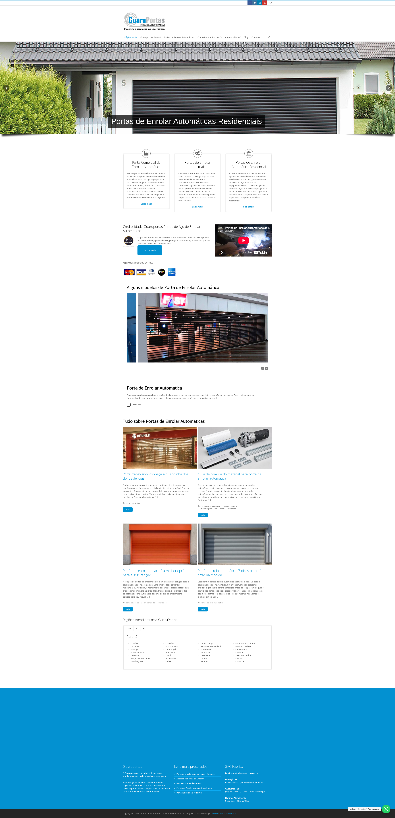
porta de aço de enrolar (136, 603)
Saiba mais (150, 250)
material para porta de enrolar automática (218, 508)
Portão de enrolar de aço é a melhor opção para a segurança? (154, 572)
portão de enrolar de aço (157, 603)
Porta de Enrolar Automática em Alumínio (196, 773)
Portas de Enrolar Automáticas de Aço (194, 788)
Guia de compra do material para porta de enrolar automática (229, 476)
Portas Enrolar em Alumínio (189, 792)
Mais (128, 509)
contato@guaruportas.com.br (245, 773)
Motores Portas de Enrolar (189, 783)
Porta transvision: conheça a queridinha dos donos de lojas (155, 476)
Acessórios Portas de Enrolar (190, 778)
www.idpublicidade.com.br (224, 813)
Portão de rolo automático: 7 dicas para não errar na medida (230, 572)
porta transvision (133, 503)
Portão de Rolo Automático (212, 603)
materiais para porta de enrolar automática (219, 506)
